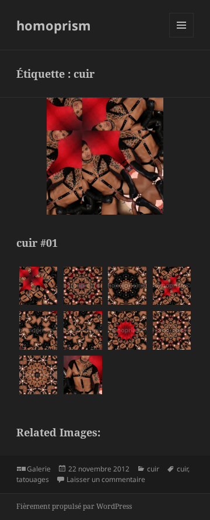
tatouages (32, 479)
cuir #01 (37, 243)
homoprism (53, 25)
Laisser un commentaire (105, 479)
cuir (153, 469)
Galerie (39, 469)
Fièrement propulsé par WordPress (74, 506)
